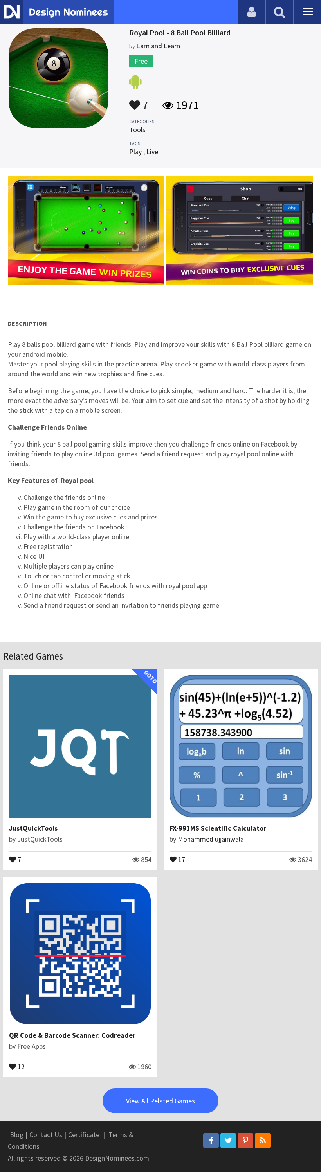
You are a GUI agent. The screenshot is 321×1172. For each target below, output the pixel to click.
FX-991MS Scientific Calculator (218, 828)
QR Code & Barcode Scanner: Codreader (72, 1035)
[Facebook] (211, 1140)
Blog (16, 1134)
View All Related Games (160, 1100)
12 (20, 1066)
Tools (137, 129)
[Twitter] (228, 1140)
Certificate (83, 1134)
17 (181, 859)
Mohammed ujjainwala (211, 839)
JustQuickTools (33, 828)
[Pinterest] (245, 1140)
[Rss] (263, 1140)
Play (135, 151)
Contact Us (45, 1134)
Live (152, 151)
